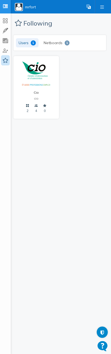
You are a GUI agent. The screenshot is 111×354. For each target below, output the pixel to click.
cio (36, 98)
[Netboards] (27, 105)
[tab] (27, 42)
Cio (36, 92)
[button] (88, 6)
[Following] (45, 105)
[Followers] (36, 105)
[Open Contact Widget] (102, 346)
